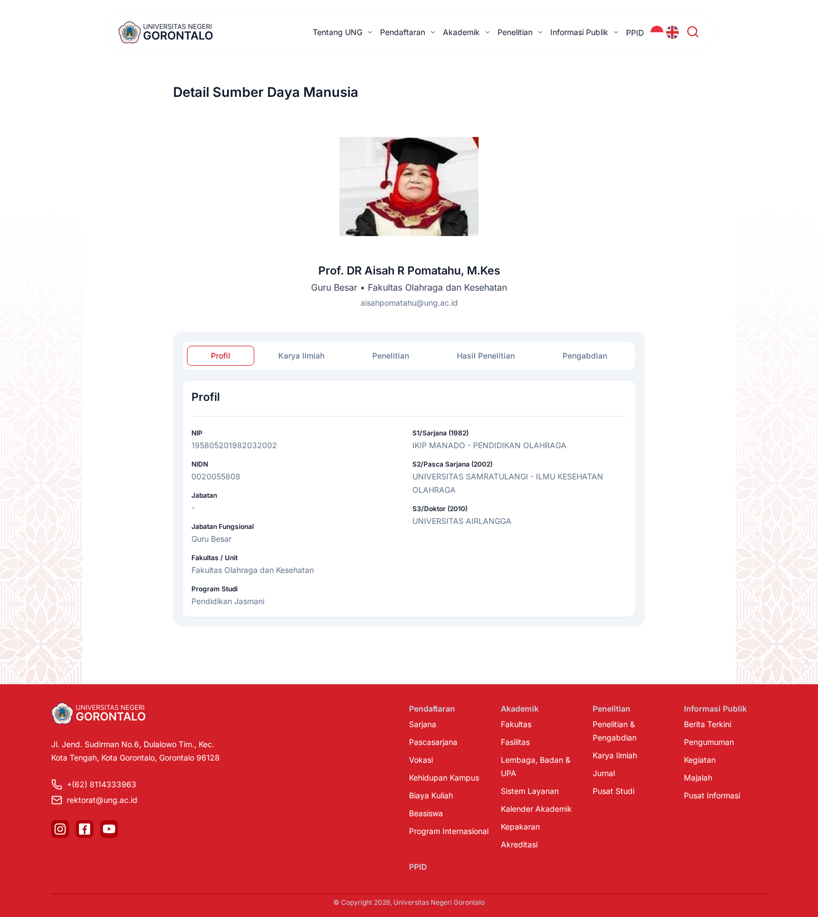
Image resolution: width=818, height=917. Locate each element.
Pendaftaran (402, 32)
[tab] (220, 356)
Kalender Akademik (536, 808)
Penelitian (515, 32)
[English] (672, 32)
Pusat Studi (613, 791)
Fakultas (516, 724)
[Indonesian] (657, 32)
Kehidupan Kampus (444, 777)
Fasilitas (515, 742)
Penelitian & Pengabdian (615, 730)
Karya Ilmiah (615, 755)
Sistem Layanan (530, 791)
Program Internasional (449, 831)
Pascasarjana (433, 742)
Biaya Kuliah (431, 795)
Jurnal (604, 773)
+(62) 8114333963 (101, 784)
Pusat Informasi (712, 795)
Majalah (698, 777)
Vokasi (421, 759)
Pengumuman (709, 742)
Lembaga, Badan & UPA (535, 766)
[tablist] (409, 356)
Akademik (461, 32)
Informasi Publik (579, 32)
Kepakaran (520, 826)
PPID (635, 32)
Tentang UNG (337, 32)
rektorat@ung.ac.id (102, 800)
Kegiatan (700, 759)
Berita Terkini (707, 724)
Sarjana (422, 724)
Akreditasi (519, 844)
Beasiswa (426, 813)
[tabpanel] (409, 498)
